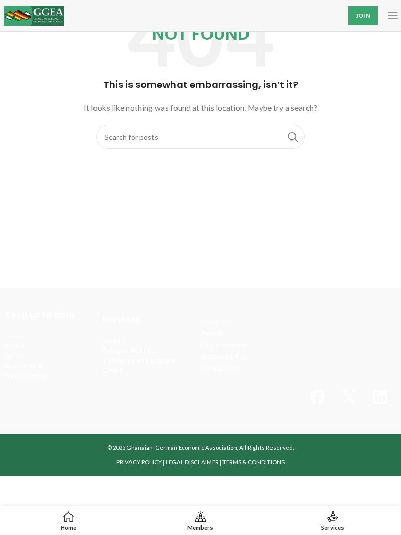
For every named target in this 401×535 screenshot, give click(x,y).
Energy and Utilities (130, 350)
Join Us (15, 355)
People (211, 332)
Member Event (26, 375)
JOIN (363, 15)
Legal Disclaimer (192, 462)
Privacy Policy (139, 462)
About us (215, 321)
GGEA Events (24, 365)
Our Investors (223, 344)
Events (15, 346)
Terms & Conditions (253, 462)
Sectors (113, 340)
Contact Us (219, 368)
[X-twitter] (348, 397)
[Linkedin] (380, 397)
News (13, 336)
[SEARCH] (293, 137)
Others (113, 370)
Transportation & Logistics (139, 360)
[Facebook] (317, 397)
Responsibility (223, 356)
